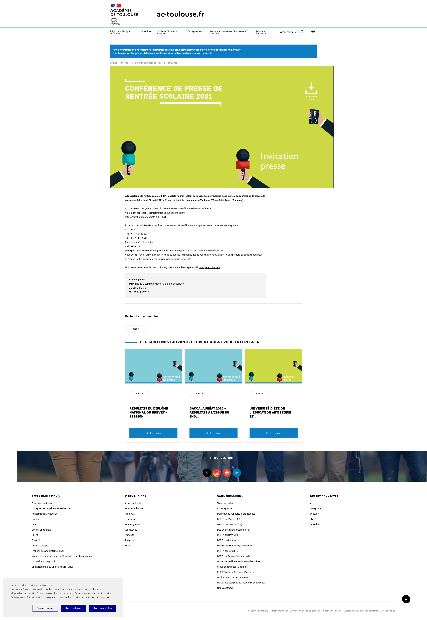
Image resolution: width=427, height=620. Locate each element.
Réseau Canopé (40, 545)
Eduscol (36, 540)
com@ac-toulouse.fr (209, 267)
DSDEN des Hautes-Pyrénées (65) (234, 545)
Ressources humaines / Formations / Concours (228, 32)
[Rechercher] (302, 32)
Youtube (314, 513)
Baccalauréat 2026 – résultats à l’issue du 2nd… (209, 412)
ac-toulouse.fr (180, 14)
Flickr (312, 519)
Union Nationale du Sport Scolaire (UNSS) (53, 566)
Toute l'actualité (225, 503)
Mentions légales (280, 610)
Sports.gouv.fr (131, 529)
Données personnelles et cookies (93, 593)
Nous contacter (225, 587)
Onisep (35, 519)
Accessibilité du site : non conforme (361, 610)
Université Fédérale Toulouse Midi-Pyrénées (239, 561)
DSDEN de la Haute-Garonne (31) (234, 529)
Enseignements (196, 31)
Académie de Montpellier (44, 513)
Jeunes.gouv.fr (132, 524)
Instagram (315, 508)
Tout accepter (102, 608)
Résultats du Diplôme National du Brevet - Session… (148, 412)
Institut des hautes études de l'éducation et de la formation (62, 556)
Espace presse (224, 508)
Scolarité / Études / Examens (167, 32)
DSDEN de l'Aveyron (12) (229, 524)
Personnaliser (45, 608)
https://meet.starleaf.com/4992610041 (145, 217)
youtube (227, 473)
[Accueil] (126, 14)
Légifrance (129, 519)
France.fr (129, 534)
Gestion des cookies (333, 610)
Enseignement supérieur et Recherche (51, 508)
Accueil (113, 62)
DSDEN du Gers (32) (227, 534)
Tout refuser (74, 608)
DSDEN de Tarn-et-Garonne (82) (233, 556)
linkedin (237, 473)
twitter (207, 473)
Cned (34, 524)
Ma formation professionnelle (232, 577)
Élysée (127, 545)
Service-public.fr (132, 503)
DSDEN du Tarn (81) (227, 550)
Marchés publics (387, 610)
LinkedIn (314, 524)
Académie (146, 31)
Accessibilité (313, 32)
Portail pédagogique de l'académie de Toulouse (241, 582)
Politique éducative (261, 32)
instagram (217, 473)
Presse (124, 62)
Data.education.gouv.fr (44, 561)
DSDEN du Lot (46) (227, 540)
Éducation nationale (42, 503)
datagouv (129, 540)
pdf (311, 98)
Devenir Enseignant (42, 529)
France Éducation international (48, 550)
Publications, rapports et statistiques (236, 513)
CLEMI (35, 534)
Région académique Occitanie (120, 32)
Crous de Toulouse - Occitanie (232, 566)
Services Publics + (133, 508)
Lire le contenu (153, 433)
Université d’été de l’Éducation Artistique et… (270, 412)
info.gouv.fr (130, 513)
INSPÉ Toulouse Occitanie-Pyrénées (235, 572)
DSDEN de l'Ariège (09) (228, 519)
